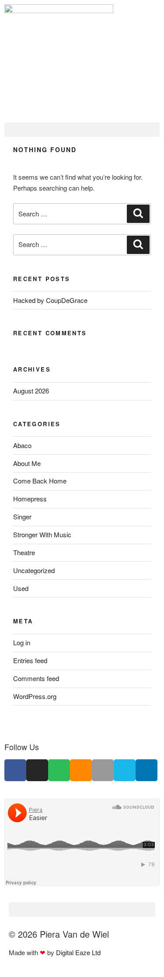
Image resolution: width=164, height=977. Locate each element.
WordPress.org (34, 696)
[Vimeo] (125, 770)
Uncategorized (34, 570)
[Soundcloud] (81, 770)
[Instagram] (37, 770)
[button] (82, 129)
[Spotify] (59, 770)
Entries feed (30, 660)
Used (20, 588)
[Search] (138, 214)
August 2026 (31, 390)
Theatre (24, 552)
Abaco (22, 445)
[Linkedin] (146, 770)
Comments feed (36, 678)
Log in (21, 642)
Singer (22, 516)
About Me (27, 463)
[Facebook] (15, 770)
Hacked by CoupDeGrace (50, 300)
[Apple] (103, 770)
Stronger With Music (42, 534)
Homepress (30, 498)
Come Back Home (39, 480)
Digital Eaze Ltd (79, 952)
